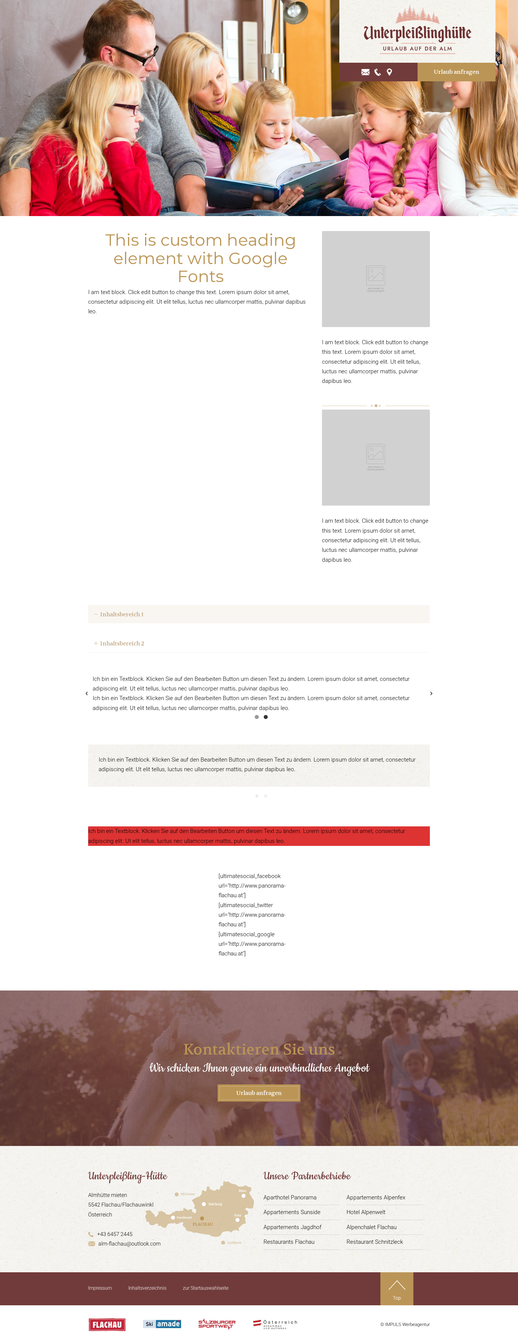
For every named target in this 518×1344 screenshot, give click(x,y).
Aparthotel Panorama (290, 1197)
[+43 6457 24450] (378, 71)
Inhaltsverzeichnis (147, 1288)
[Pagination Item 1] (256, 796)
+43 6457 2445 (114, 1234)
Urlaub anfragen (456, 71)
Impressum (100, 1288)
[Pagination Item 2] (265, 796)
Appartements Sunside (291, 1212)
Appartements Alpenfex (376, 1197)
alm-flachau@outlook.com (129, 1243)
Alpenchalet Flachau (372, 1227)
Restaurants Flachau (288, 1241)
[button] (87, 693)
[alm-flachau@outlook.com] (365, 71)
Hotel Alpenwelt (366, 1212)
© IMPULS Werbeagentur (405, 1324)
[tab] (257, 716)
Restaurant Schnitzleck (375, 1241)
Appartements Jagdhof (292, 1227)
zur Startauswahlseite (205, 1288)
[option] (259, 693)
